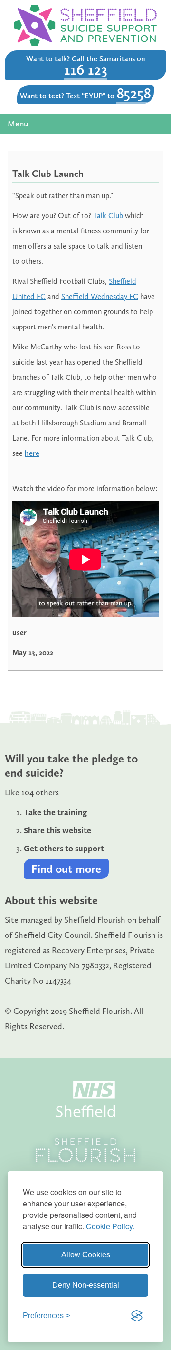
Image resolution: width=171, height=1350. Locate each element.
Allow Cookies (85, 1255)
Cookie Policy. (110, 1226)
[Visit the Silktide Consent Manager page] (136, 1315)
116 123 (85, 69)
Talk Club (108, 215)
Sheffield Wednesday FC (99, 296)
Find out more (66, 869)
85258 (133, 93)
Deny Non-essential (85, 1285)
